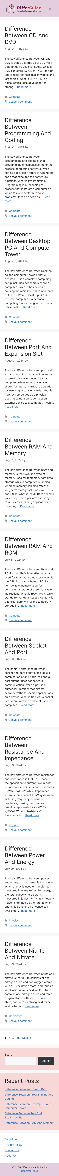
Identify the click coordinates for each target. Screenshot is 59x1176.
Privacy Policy (13, 1144)
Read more (24, 87)
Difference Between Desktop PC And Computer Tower (28, 244)
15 (18, 1037)
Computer (15, 96)
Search (9, 1054)
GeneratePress (29, 1170)
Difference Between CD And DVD (27, 35)
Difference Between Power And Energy (25, 855)
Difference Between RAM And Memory (29, 446)
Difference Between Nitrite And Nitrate (25, 951)
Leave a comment (20, 101)
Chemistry (15, 1016)
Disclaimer (11, 1139)
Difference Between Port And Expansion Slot (28, 347)
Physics (14, 825)
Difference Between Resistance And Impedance (25, 748)
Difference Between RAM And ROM (29, 546)
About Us (11, 1155)
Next (26, 1037)
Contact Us (12, 1150)
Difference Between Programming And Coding (28, 130)
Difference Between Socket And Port (26, 645)
